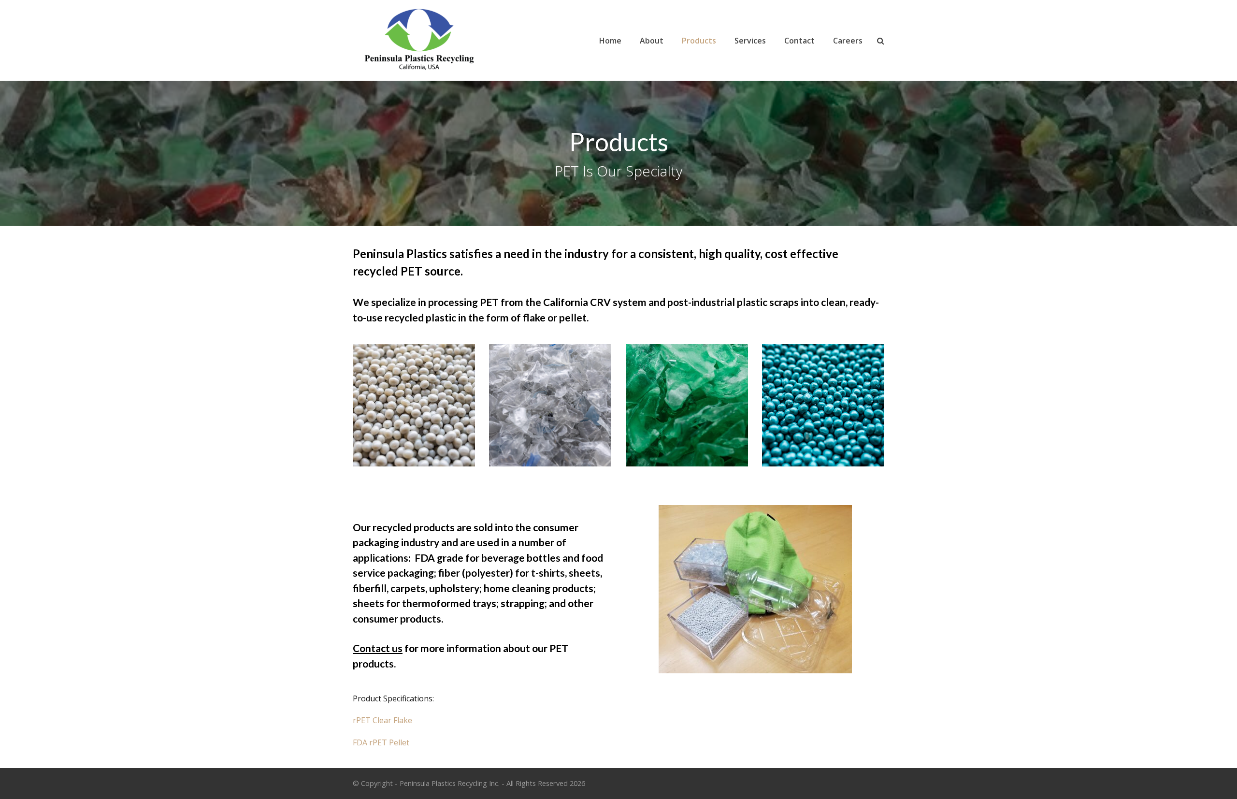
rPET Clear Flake (382, 720)
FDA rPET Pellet (381, 742)
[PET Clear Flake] (550, 405)
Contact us (378, 648)
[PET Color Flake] (687, 405)
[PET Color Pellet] (823, 405)
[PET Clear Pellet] (414, 405)
